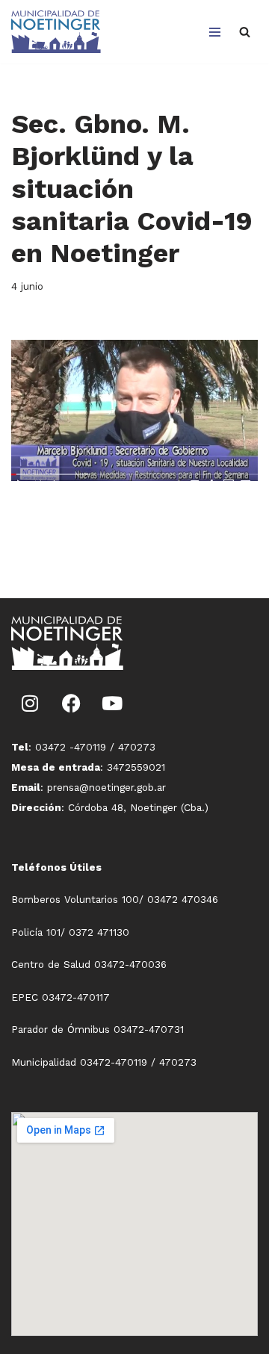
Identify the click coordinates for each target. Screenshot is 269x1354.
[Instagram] (30, 703)
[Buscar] (244, 31)
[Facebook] (71, 703)
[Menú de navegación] (215, 32)
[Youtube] (112, 703)
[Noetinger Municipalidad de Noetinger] (56, 31)
